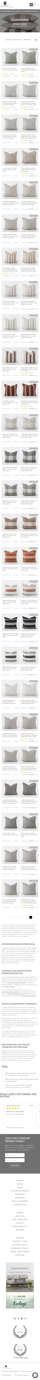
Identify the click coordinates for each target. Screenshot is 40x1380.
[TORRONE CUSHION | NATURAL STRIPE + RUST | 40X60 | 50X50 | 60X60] (11, 556)
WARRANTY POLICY (20, 1248)
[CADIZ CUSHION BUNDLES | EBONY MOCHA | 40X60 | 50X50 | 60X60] (29, 822)
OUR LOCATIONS (20, 1219)
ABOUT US (20, 1216)
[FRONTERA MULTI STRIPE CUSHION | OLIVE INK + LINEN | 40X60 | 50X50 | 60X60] (11, 323)
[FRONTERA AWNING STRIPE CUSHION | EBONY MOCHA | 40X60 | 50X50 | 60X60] (11, 888)
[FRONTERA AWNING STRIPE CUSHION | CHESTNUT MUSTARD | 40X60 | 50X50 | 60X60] (11, 223)
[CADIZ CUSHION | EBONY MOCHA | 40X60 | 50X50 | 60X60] (11, 822)
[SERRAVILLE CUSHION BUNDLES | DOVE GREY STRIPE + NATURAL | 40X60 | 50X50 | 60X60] (29, 423)
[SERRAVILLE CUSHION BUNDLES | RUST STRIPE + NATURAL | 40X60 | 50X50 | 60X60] (29, 522)
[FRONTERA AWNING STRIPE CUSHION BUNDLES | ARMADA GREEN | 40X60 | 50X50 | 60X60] (29, 123)
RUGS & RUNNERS (20, 1201)
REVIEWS (20, 1230)
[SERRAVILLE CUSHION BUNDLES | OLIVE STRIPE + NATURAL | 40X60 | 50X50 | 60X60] (29, 489)
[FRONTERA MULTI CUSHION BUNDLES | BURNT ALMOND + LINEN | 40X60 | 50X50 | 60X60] (29, 256)
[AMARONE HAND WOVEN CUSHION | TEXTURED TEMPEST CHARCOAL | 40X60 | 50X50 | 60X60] (11, 788)
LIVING (20, 1187)
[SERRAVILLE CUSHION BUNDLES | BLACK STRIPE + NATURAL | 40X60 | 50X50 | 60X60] (29, 456)
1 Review (12, 74)
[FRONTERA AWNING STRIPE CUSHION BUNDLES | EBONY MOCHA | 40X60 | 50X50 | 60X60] (29, 888)
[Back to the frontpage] (14, 26)
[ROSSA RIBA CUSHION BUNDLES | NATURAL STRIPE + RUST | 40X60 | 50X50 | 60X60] (29, 389)
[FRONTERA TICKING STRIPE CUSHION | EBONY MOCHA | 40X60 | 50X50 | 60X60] (11, 855)
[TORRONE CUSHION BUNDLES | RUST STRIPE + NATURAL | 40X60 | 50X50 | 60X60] (29, 589)
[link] (20, 1127)
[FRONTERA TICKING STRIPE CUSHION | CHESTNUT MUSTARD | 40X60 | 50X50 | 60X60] (11, 190)
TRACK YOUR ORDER (20, 1252)
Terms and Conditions (22, 1375)
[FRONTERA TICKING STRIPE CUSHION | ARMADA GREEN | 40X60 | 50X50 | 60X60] (11, 90)
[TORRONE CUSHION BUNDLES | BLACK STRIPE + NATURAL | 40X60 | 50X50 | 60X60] (29, 655)
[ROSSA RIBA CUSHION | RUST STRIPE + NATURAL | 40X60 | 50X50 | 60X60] (11, 356)
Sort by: (14, 40)
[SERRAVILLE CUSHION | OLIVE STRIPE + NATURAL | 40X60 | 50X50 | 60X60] (11, 489)
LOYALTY (20, 1223)
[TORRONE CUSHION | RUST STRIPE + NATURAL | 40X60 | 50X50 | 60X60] (11, 589)
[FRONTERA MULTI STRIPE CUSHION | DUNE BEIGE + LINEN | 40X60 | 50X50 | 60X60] (11, 290)
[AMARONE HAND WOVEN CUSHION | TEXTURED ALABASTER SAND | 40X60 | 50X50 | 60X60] (11, 689)
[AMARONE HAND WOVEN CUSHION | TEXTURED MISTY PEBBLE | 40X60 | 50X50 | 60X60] (11, 755)
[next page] (30, 917)
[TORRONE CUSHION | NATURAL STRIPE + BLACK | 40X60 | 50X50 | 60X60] (11, 622)
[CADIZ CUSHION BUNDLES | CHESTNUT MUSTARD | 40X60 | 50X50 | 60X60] (29, 157)
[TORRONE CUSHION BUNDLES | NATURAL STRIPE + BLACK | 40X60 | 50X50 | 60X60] (29, 622)
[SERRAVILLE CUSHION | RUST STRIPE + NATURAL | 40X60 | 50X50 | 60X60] (11, 522)
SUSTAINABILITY (20, 1226)
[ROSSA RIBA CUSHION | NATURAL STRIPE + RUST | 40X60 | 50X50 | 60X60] (11, 389)
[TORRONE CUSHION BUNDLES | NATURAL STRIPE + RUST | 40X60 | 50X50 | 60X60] (29, 556)
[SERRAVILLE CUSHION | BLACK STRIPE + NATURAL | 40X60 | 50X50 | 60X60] (11, 456)
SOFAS (20, 1184)
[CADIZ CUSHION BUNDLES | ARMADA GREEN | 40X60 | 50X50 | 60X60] (29, 57)
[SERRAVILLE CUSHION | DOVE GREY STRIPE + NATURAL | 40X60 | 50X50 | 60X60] (11, 423)
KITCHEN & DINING (20, 1191)
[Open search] (31, 4)
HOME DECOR (20, 1205)
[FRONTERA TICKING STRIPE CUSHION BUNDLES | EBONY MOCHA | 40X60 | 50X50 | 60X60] (29, 855)
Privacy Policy (6, 1375)
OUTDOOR (20, 1198)
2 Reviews (31, 174)
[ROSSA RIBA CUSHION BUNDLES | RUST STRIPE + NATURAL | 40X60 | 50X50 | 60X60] (29, 356)
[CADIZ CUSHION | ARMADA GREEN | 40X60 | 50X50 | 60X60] (11, 57)
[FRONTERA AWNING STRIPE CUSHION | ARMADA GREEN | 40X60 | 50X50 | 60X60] (11, 123)
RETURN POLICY (20, 1245)
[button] (20, 11)
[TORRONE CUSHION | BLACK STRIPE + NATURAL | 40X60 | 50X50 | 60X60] (11, 655)
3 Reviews (31, 74)
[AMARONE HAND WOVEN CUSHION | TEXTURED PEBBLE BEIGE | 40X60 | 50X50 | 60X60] (11, 722)
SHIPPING (20, 1255)
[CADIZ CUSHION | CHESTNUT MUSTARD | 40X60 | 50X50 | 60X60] (11, 157)
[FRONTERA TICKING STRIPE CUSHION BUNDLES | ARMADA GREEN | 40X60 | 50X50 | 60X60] (29, 90)
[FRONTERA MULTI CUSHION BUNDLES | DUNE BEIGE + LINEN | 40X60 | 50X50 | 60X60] (29, 290)
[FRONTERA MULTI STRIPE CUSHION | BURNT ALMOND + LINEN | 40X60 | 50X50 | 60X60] (11, 256)
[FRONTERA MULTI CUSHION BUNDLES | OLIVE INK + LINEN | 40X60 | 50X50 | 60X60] (29, 323)
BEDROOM (20, 1194)
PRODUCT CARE (20, 1241)
